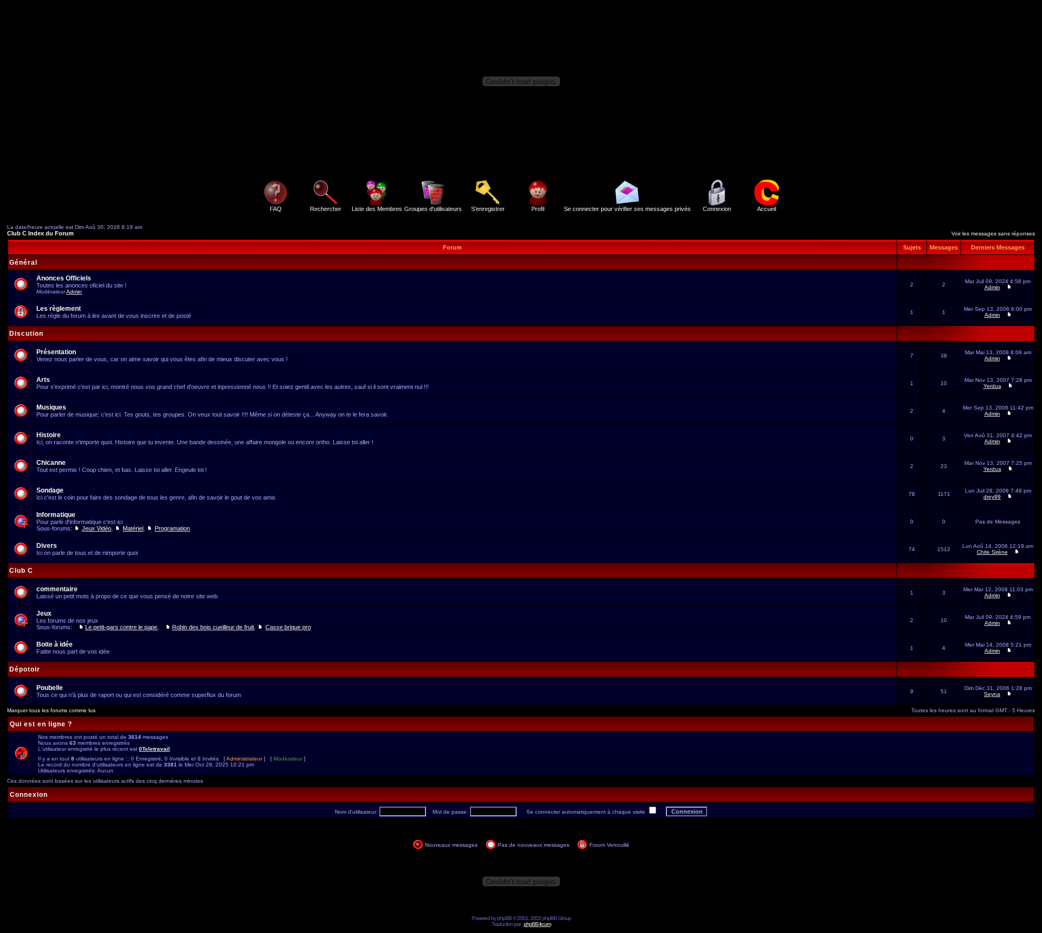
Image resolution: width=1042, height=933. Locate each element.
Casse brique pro (288, 627)
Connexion (717, 209)
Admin (74, 292)
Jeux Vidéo (96, 528)
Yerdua (992, 386)
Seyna (992, 694)
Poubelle (49, 688)
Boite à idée (54, 644)
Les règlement (58, 308)
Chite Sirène (992, 552)
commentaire (57, 589)
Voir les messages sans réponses (993, 234)
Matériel (133, 528)
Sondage (49, 490)
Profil (537, 209)
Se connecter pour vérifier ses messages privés (627, 209)
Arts (43, 380)
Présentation (56, 352)
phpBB (504, 918)
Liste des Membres (377, 209)
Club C (21, 570)
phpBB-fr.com (537, 924)
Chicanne (51, 463)
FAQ (276, 209)
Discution (26, 333)
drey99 (992, 497)
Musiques (51, 407)
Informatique (55, 515)
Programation (172, 528)
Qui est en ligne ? (41, 724)
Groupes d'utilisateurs (433, 209)
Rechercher (325, 209)
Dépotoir (24, 669)
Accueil (766, 209)
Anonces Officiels (63, 278)
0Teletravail (154, 749)
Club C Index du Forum (40, 233)
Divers (46, 545)
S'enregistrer (488, 209)
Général (23, 262)
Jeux (44, 613)
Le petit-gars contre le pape (121, 627)
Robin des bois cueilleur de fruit (213, 627)
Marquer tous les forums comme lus (51, 710)
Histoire (48, 435)
